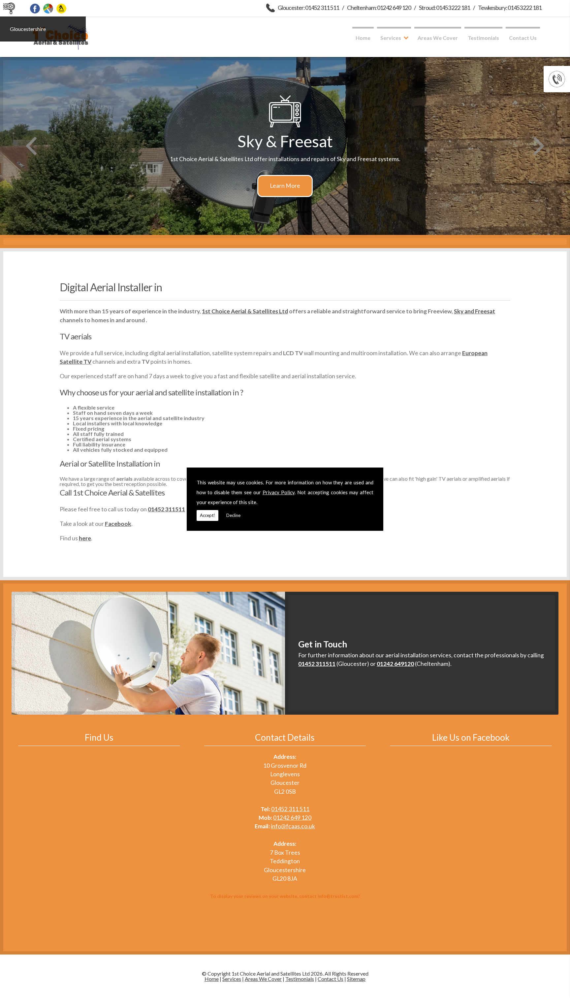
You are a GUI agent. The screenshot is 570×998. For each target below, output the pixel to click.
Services (390, 38)
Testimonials (483, 38)
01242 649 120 (292, 817)
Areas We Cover (438, 38)
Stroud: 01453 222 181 (444, 7)
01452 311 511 (290, 809)
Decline (233, 515)
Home (363, 38)
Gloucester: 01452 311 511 (308, 7)
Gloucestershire (28, 29)
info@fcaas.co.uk (293, 826)
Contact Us (523, 38)
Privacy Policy (279, 492)
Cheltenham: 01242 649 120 (379, 7)
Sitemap (356, 979)
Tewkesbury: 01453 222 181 (510, 7)
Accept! (207, 515)
